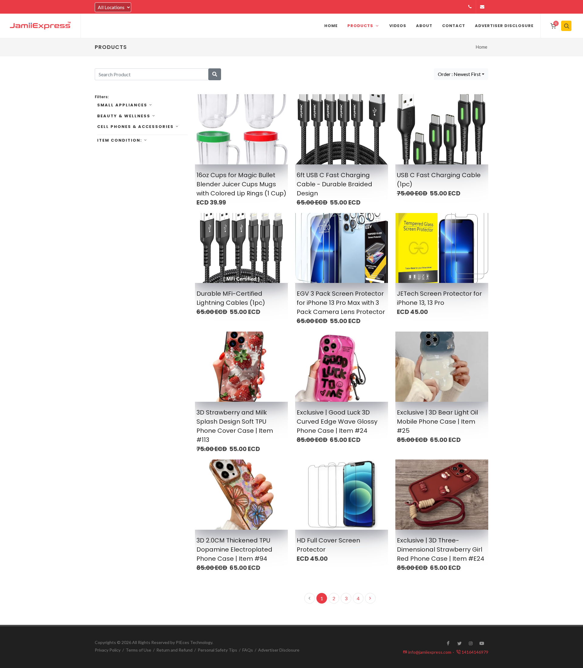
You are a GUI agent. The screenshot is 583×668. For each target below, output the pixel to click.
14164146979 (474, 652)
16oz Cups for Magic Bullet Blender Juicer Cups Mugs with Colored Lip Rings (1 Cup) (241, 184)
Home (481, 47)
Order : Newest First (459, 74)
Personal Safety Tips (217, 650)
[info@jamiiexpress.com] (482, 6)
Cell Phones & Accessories (135, 126)
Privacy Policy (108, 650)
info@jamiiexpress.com (431, 652)
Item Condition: (119, 140)
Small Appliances (122, 105)
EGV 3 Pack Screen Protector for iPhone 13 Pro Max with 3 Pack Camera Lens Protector (341, 302)
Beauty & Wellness (123, 116)
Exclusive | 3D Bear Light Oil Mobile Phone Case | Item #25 (437, 421)
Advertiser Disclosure (278, 650)
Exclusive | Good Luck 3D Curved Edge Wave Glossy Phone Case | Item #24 (337, 421)
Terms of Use (138, 650)
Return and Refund (174, 650)
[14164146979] (470, 6)
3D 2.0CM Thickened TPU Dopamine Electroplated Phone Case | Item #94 (234, 549)
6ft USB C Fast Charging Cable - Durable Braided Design (334, 184)
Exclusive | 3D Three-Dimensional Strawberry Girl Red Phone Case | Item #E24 (440, 549)
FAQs (247, 650)
